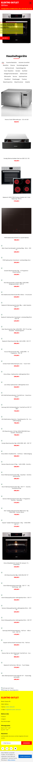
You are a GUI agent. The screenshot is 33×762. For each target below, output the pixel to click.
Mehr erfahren (11, 760)
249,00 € (5, 38)
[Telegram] (15, 748)
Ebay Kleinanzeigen (5, 721)
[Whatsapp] (11, 748)
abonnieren (26, 743)
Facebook (3, 717)
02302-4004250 (10, 707)
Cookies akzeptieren (25, 756)
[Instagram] (7, 748)
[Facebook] (2, 748)
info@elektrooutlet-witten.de (13, 709)
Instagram (3, 719)
